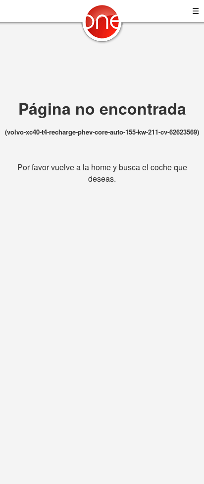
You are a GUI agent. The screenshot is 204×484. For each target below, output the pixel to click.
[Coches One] (102, 25)
